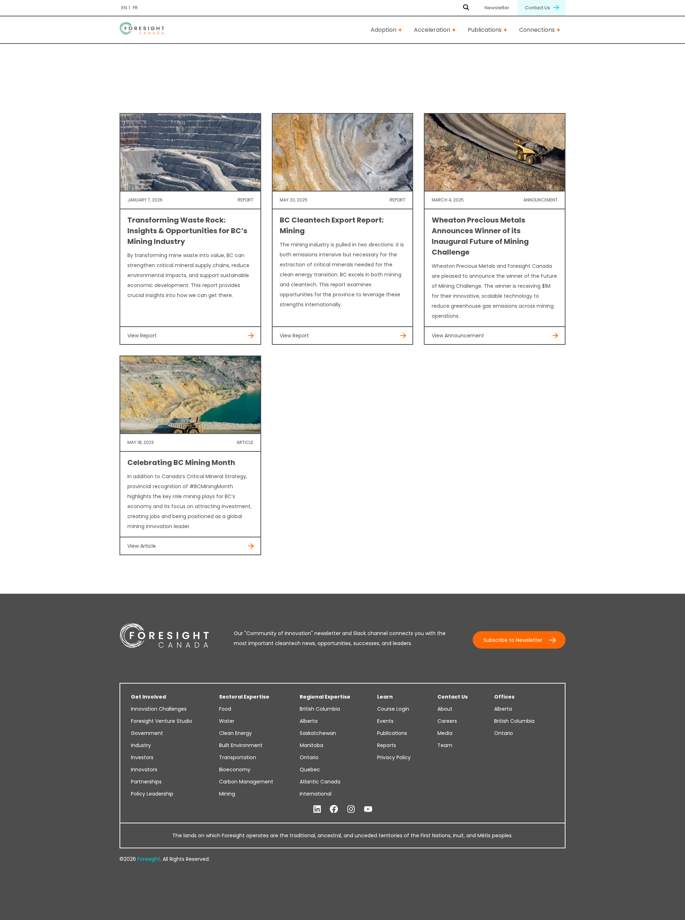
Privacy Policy (394, 757)
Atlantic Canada (320, 781)
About (444, 708)
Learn (385, 696)
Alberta (309, 721)
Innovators (144, 769)
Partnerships (146, 781)
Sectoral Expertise (244, 696)
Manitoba (311, 745)
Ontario (309, 757)
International (315, 793)
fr (135, 7)
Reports (386, 745)
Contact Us (538, 7)
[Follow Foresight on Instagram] (351, 809)
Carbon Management (246, 781)
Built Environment (241, 745)
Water (226, 721)
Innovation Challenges (159, 708)
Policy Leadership (152, 793)
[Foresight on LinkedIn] (317, 809)
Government (147, 733)
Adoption (383, 30)
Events (385, 721)
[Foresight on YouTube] (368, 809)
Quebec (310, 769)
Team (444, 745)
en (124, 7)
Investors (142, 757)
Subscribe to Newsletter (512, 640)
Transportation (237, 757)
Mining (227, 793)
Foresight (148, 859)
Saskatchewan (318, 733)
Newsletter (496, 7)
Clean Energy (235, 733)
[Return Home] (142, 30)
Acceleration (432, 30)
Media (444, 733)
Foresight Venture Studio (161, 721)
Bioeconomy (234, 769)
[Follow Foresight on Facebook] (334, 809)
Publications (485, 30)
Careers (447, 721)
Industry (141, 745)
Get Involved (148, 696)
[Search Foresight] (466, 8)
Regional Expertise (325, 696)
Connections (537, 30)
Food (225, 708)
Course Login (393, 708)
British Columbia (320, 708)
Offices (504, 696)
